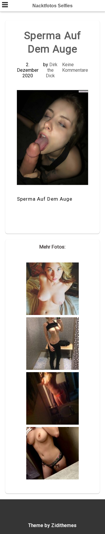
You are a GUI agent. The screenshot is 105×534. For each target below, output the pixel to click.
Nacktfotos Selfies (52, 5)
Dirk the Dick (51, 70)
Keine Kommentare (75, 67)
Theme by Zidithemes (52, 525)
